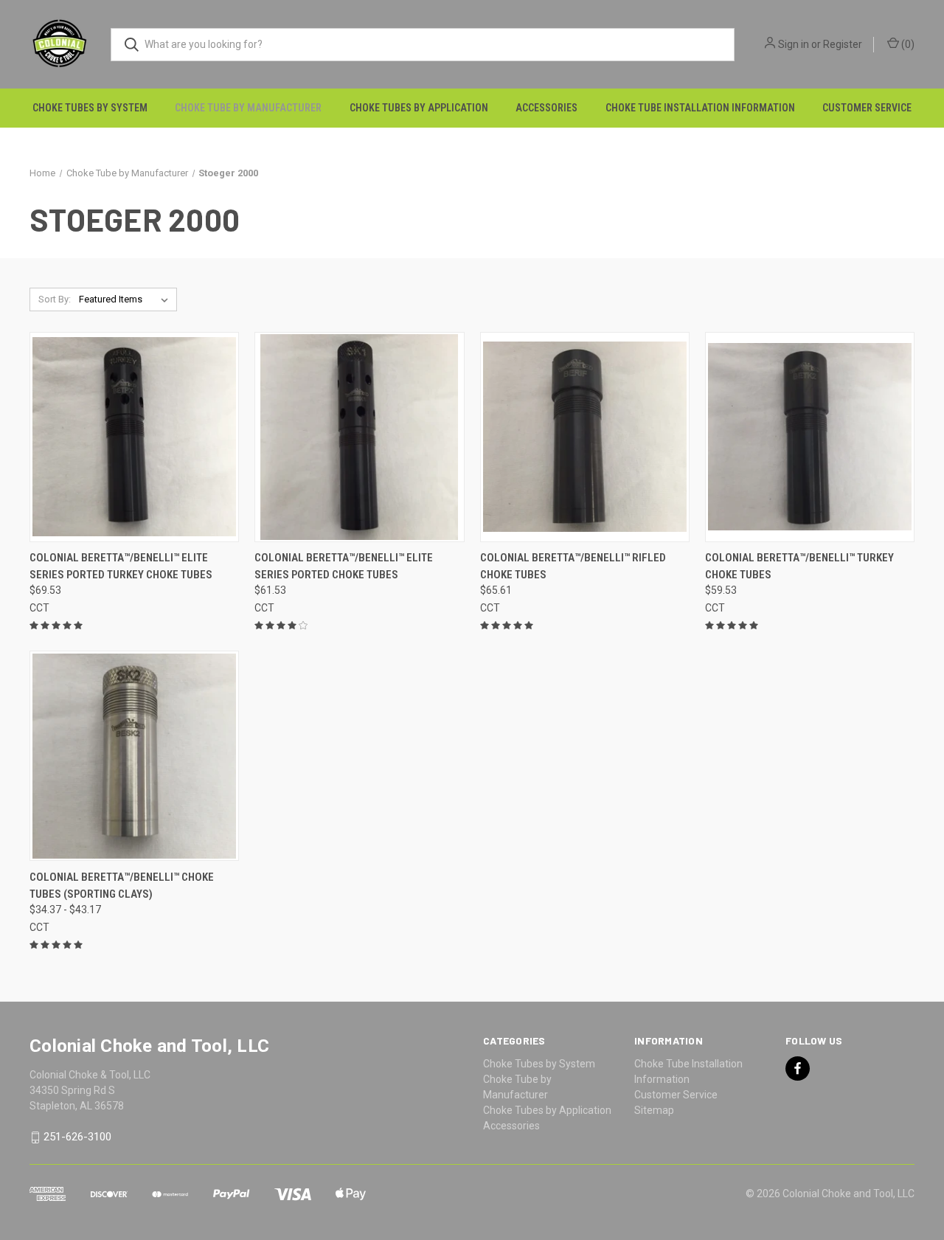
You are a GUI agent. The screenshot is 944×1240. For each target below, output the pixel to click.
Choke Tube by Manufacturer (248, 108)
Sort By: (54, 299)
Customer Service (867, 108)
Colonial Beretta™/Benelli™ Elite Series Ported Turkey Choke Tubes (121, 566)
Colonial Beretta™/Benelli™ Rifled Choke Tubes (573, 566)
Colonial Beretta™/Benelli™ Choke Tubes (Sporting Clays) (122, 885)
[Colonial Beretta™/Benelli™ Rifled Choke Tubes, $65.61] (585, 437)
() (906, 44)
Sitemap (654, 1110)
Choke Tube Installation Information (700, 108)
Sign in (793, 44)
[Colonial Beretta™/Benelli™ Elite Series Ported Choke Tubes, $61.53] (359, 437)
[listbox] (126, 299)
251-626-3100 (77, 1137)
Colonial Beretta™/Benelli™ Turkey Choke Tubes (799, 566)
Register (842, 44)
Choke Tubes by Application (419, 108)
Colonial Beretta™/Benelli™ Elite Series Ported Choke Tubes (343, 566)
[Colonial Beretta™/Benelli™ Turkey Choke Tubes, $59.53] (810, 437)
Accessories (546, 108)
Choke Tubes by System (90, 108)
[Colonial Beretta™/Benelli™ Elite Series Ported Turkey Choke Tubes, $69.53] (134, 437)
